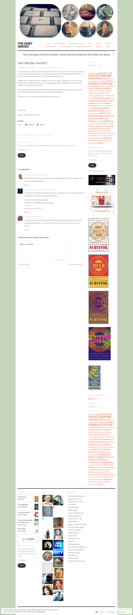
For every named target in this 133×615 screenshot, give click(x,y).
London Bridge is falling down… (78, 547)
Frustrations (44, 135)
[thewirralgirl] (47, 556)
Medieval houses (100, 126)
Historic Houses (51, 46)
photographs (91, 133)
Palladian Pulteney (73, 533)
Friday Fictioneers (97, 100)
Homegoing (22, 497)
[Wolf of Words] (47, 545)
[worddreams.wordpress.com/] (58, 584)
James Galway (91, 124)
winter (99, 140)
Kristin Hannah (23, 507)
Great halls (105, 106)
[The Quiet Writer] (66, 20)
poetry (97, 133)
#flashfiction (95, 78)
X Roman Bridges (73, 507)
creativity (103, 91)
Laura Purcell (23, 531)
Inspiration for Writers (76, 43)
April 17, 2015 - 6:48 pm (47, 189)
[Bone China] (36, 531)
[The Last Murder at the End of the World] (36, 522)
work (102, 140)
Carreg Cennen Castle (109, 86)
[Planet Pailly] (47, 578)
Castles (89, 43)
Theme (90, 140)
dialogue (108, 91)
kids (105, 124)
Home (47, 43)
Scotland (104, 135)
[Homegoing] (36, 499)
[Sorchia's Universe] (58, 595)
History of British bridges (99, 114)
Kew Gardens (99, 124)
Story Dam (27, 205)
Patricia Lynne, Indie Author (33, 208)
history (97, 113)
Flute (112, 98)
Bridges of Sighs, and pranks (77, 524)
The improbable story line (76, 496)
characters (38, 135)
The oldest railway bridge (76, 527)
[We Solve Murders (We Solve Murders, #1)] (36, 514)
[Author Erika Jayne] (47, 567)
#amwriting (23, 135)
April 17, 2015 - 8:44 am (38, 175)
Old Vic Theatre (106, 131)
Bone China (22, 528)
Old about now (72, 535)
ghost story (98, 106)
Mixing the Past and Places (76, 264)
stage (90, 138)
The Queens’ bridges (74, 530)
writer (55, 67)
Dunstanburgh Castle (93, 93)
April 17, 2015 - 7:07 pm (33, 216)
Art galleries (102, 81)
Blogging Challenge (100, 83)
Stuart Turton (23, 524)
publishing (102, 133)
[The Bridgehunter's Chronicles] (58, 500)
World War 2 (107, 140)
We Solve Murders (24, 512)
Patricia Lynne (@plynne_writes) (32, 189)
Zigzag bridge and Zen (75, 499)
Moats (90, 129)
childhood (107, 89)
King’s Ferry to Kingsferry (76, 550)
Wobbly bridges (73, 510)
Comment (60, 260)
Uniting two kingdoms (75, 516)
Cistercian (97, 91)
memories (110, 126)
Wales (95, 140)
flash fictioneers (102, 98)
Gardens (107, 103)
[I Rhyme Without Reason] (58, 533)
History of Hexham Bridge (76, 561)
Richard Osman (23, 514)
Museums (99, 46)
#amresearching (93, 73)
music (96, 131)
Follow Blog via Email (26, 142)
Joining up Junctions (74, 552)
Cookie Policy (41, 611)
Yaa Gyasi (22, 499)
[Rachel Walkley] (58, 562)
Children (90, 91)
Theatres (107, 138)
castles (91, 88)
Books (90, 86)
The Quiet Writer (25, 45)
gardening (100, 103)
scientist (98, 135)
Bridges (108, 46)
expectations (91, 95)
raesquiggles (31, 67)
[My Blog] (47, 533)
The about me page (59, 43)
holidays (99, 121)
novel (100, 131)
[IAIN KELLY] (58, 548)
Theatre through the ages (83, 46)
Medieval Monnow (74, 544)
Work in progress (49, 67)
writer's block (92, 143)
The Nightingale (23, 504)
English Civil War (105, 93)
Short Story (110, 135)
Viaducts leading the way (75, 513)
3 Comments (61, 67)
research (109, 133)
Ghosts (90, 106)
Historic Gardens (65, 46)
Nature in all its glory (24, 264)
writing (100, 143)
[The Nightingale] (36, 507)
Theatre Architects (97, 138)
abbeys (106, 79)
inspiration (107, 121)
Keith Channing (28, 175)
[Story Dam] (47, 590)
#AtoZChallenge (31, 135)
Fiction (108, 96)
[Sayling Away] (47, 500)
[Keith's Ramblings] (58, 511)
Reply (46, 175)
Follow (22, 155)
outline (49, 135)
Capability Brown (98, 86)
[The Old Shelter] (47, 522)
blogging (110, 81)
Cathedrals (108, 43)
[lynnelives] (47, 511)
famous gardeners (100, 95)
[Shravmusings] (58, 522)
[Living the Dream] (58, 573)
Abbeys (99, 43)
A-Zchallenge (40, 67)
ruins (93, 136)
